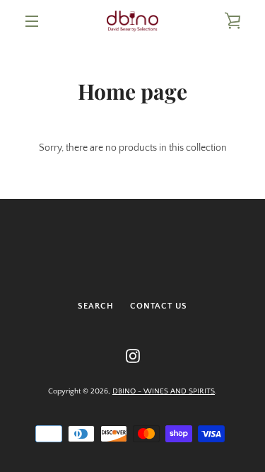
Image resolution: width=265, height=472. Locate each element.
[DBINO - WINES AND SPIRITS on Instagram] (133, 355)
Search (96, 306)
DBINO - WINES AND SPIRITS (163, 391)
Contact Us (158, 306)
